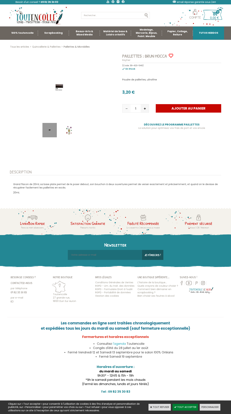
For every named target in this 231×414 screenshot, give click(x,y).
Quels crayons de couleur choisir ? (157, 286)
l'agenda (119, 344)
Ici (12, 301)
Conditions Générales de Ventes (114, 282)
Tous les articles (19, 46)
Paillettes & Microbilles (77, 46)
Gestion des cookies (107, 296)
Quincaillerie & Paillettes (46, 46)
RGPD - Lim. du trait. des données (114, 286)
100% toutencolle (22, 33)
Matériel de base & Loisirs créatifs (115, 33)
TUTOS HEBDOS (208, 33)
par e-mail (17, 297)
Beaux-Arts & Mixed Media (84, 33)
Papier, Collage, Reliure (177, 33)
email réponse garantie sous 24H (196, 2)
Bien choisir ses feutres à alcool (156, 296)
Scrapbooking (53, 33)
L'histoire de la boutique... (152, 282)
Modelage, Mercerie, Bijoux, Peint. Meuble (146, 33)
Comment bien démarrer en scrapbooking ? (154, 291)
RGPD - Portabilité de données (113, 292)
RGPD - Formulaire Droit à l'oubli (113, 289)
